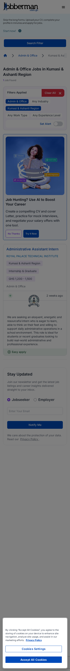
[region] (35, 643)
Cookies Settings (34, 648)
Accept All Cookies (33, 659)
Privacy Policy (34, 640)
